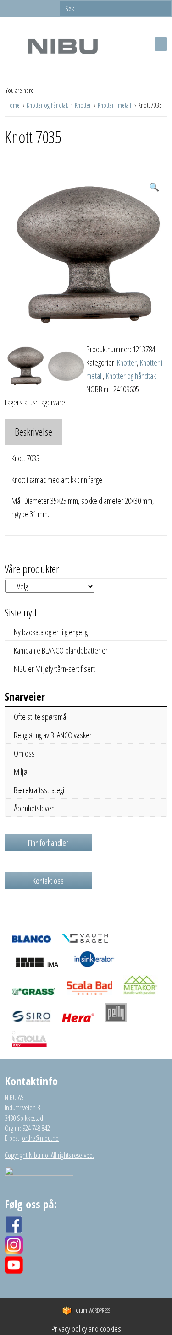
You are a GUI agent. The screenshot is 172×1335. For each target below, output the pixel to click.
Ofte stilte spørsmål (40, 716)
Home (13, 105)
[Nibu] (62, 46)
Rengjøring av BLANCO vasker (53, 735)
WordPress (92, 1310)
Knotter (83, 105)
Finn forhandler (48, 842)
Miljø (20, 771)
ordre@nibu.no (40, 1138)
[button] (154, 187)
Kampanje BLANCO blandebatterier (61, 650)
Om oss (24, 753)
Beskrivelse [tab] (33, 431)
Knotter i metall (115, 105)
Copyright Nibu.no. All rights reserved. (49, 1155)
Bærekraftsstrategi (39, 789)
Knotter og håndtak (48, 105)
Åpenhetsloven (34, 808)
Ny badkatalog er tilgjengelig (51, 632)
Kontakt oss (48, 880)
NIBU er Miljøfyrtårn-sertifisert (54, 668)
